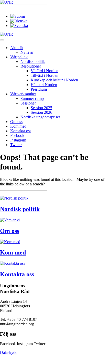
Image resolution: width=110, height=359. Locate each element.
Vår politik (19, 57)
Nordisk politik (32, 61)
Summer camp (32, 98)
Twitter (16, 145)
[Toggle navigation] (2, 40)
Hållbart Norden (44, 84)
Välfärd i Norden (44, 71)
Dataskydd (8, 352)
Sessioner (28, 103)
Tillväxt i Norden (44, 75)
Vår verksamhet (23, 94)
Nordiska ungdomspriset (40, 117)
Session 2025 (41, 108)
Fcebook (17, 135)
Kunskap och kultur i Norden (54, 80)
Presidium (39, 89)
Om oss (16, 121)
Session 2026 (41, 112)
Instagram (18, 140)
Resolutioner (30, 66)
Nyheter (27, 52)
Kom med (18, 126)
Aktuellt (16, 47)
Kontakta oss (20, 131)
